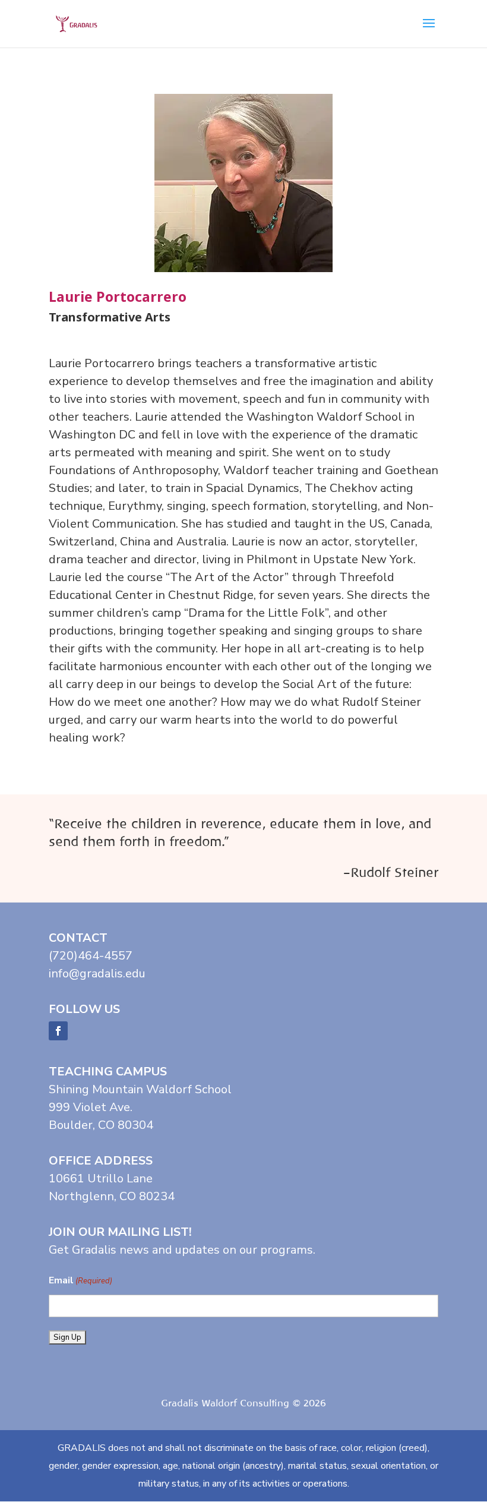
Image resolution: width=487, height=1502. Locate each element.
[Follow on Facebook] (58, 1030)
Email (80, 1280)
